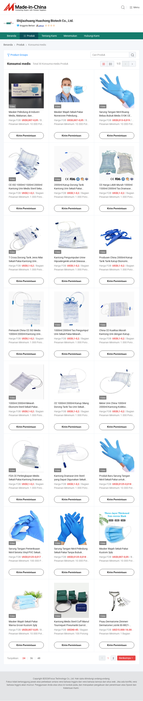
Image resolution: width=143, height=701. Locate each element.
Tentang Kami (49, 35)
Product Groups (19, 54)
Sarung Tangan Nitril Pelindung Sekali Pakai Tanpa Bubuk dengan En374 (71, 552)
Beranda (11, 35)
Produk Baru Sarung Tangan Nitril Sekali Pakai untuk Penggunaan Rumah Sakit (114, 479)
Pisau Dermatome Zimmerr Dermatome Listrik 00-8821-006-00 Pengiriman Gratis (114, 625)
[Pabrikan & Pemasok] (25, 7)
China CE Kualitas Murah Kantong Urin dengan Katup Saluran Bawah (114, 334)
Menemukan (70, 35)
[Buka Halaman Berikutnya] (132, 63)
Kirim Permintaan (26, 135)
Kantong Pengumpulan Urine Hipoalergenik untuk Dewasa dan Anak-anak (69, 261)
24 (23, 658)
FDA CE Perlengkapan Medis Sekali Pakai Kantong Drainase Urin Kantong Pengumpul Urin (25, 479)
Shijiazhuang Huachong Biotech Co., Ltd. (45, 21)
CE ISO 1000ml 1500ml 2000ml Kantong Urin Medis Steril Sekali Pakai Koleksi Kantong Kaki (26, 188)
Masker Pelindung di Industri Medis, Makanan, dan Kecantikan (24, 115)
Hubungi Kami (91, 35)
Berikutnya (125, 658)
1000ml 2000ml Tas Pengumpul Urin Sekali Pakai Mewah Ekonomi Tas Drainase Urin (71, 334)
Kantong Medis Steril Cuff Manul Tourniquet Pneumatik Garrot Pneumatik (71, 625)
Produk (31, 35)
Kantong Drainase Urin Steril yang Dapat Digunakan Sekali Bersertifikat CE (70, 479)
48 (38, 658)
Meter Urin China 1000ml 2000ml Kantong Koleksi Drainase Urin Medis (112, 406)
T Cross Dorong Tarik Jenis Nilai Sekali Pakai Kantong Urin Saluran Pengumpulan (26, 261)
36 (31, 658)
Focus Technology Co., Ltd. (61, 678)
